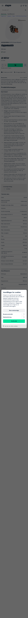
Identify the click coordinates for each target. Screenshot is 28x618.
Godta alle (14, 321)
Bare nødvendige (14, 310)
